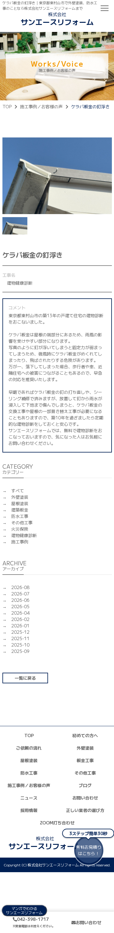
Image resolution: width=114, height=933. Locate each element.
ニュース (28, 798)
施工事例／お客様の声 (41, 106)
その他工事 (22, 522)
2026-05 (20, 606)
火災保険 (19, 529)
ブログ (85, 785)
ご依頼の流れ (29, 748)
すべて (17, 490)
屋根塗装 (19, 503)
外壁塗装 (19, 497)
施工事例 (19, 542)
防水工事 (19, 516)
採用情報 (28, 810)
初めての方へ (85, 735)
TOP (7, 106)
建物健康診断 (24, 535)
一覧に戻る (25, 678)
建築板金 (19, 510)
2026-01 (20, 626)
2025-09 (20, 651)
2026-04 (20, 613)
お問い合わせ (85, 798)
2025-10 (20, 645)
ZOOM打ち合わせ (57, 823)
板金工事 (85, 760)
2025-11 (20, 638)
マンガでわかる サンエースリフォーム (24, 910)
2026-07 (20, 594)
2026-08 (20, 587)
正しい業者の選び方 (85, 810)
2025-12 (20, 632)
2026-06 (20, 600)
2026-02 (20, 619)
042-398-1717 (34, 922)
